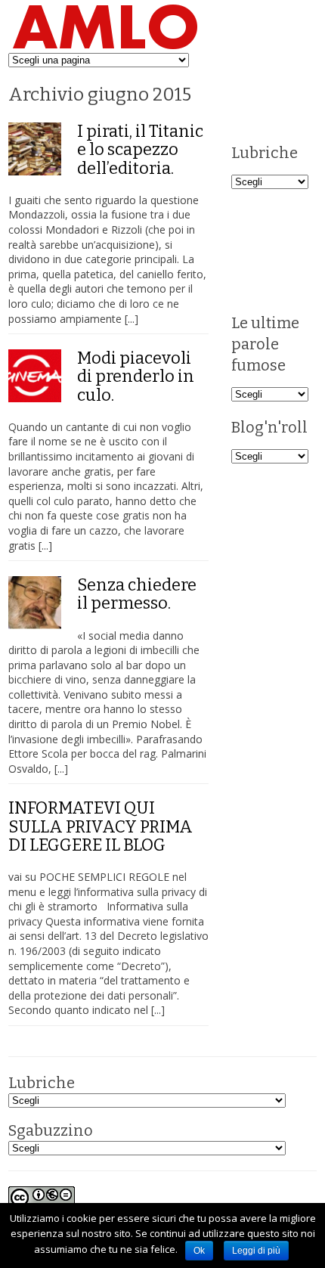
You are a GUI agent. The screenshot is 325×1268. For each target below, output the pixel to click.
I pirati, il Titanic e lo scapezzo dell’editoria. (140, 149)
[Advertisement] (277, 249)
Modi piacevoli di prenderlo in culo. (135, 376)
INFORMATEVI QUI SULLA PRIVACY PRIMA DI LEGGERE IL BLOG (100, 826)
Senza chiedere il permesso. (137, 594)
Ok (199, 1250)
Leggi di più (256, 1250)
